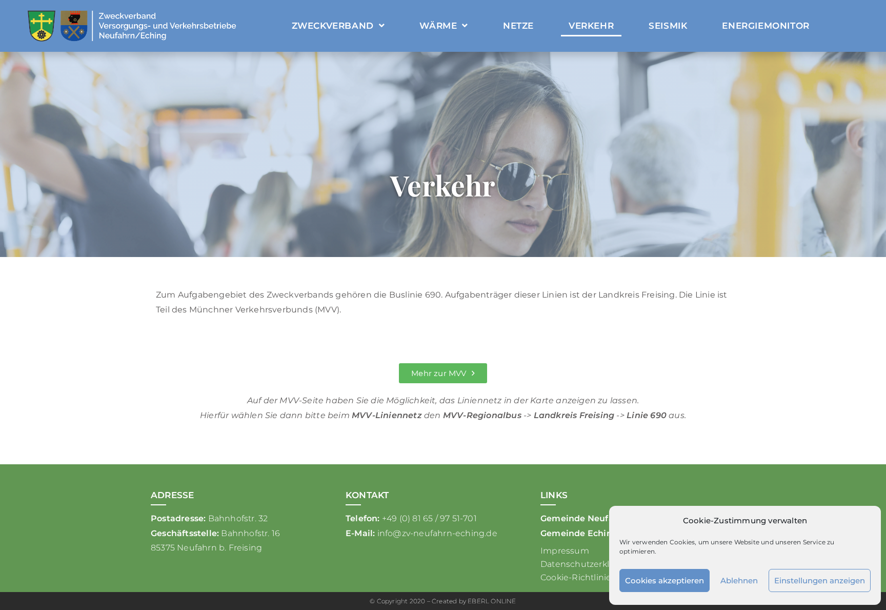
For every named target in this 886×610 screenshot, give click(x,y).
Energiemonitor (765, 26)
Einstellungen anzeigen (819, 580)
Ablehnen (739, 580)
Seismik (668, 26)
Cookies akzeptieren (664, 580)
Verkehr (591, 26)
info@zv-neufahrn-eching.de (437, 533)
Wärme (438, 26)
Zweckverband (333, 26)
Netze (518, 26)
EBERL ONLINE (492, 601)
